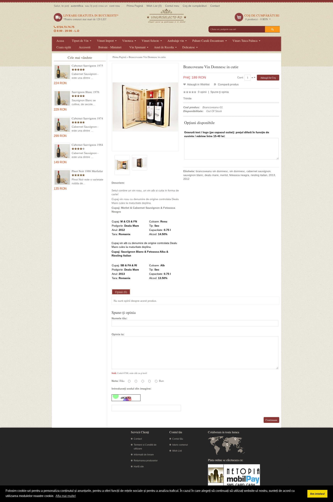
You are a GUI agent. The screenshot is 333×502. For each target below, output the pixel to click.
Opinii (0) (121, 292)
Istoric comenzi (180, 444)
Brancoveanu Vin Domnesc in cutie (147, 57)
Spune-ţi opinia (219, 91)
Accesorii (84, 47)
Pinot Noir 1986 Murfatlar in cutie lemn (87, 171)
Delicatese (188, 47)
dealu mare (212, 175)
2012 (186, 178)
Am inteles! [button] (317, 493)
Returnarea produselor (146, 460)
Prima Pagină (135, 5)
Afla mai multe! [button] (66, 496)
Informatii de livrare (144, 454)
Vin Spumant (137, 47)
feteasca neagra (239, 175)
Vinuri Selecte (150, 41)
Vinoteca (127, 41)
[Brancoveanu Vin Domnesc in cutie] (122, 165)
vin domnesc (237, 171)
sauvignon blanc (193, 175)
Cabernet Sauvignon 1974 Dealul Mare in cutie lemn (87, 118)
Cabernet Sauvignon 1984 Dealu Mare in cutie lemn (87, 145)
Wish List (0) (154, 5)
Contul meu (172, 5)
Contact (215, 5)
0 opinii (202, 91)
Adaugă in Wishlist (198, 84)
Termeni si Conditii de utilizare (145, 446)
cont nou (114, 5)
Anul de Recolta (164, 47)
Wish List (177, 450)
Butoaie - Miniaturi (109, 47)
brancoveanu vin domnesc (212, 171)
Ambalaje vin (175, 41)
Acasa (60, 41)
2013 (272, 175)
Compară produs (228, 84)
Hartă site (139, 466)
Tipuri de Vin (80, 41)
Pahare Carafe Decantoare (208, 41)
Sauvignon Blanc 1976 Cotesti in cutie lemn (85, 92)
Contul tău (177, 438)
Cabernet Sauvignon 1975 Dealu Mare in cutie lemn (87, 65)
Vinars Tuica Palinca (244, 41)
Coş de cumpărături (195, 5)
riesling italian (259, 175)
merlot (224, 175)
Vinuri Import (105, 41)
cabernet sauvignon (258, 171)
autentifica (77, 5)
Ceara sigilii (63, 47)
